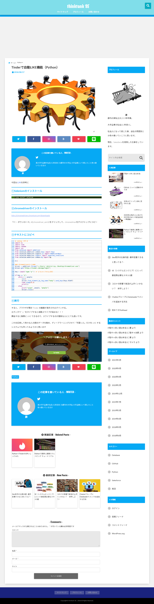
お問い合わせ (93, 12)
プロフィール (78, 12)
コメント (15, 530)
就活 (114, 489)
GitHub (115, 464)
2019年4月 (116, 419)
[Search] (141, 158)
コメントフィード (119, 525)
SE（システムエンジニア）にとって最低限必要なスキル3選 (45, 497)
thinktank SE (78, 6)
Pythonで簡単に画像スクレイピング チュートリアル (45, 455)
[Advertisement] (77, 37)
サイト (14, 566)
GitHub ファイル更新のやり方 (133, 189)
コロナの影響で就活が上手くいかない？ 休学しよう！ (67, 497)
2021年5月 (116, 360)
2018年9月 (116, 427)
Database (116, 455)
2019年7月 (116, 402)
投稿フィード (117, 517)
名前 (14, 551)
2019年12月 (117, 394)
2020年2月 (116, 385)
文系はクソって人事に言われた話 (133, 202)
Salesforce (116, 480)
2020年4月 (116, 377)
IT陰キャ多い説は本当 (132, 174)
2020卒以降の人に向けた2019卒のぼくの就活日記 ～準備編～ (133, 217)
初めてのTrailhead (119, 310)
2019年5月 (116, 410)
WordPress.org (118, 534)
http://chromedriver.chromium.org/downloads (30, 216)
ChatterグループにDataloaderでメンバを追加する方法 (90, 497)
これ (19, 183)
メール (15, 559)
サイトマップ (62, 12)
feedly (57, 352)
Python (15, 377)
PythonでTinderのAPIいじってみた (21, 455)
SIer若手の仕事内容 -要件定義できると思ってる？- (21, 496)
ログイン (116, 508)
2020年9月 (116, 368)
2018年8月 (116, 436)
